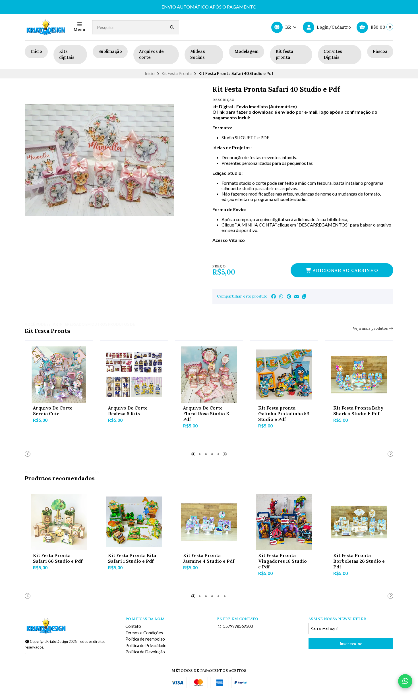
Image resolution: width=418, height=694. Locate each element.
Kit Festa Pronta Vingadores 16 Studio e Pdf (282, 561)
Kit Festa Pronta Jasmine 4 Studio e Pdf (208, 558)
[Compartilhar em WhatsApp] (281, 296)
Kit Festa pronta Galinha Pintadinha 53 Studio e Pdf (283, 413)
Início (150, 73)
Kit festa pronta (284, 54)
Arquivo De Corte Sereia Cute (53, 410)
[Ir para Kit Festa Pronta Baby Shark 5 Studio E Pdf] (359, 374)
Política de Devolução (145, 652)
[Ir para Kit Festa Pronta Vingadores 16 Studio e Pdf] (284, 522)
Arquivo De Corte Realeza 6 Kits (128, 410)
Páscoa (380, 51)
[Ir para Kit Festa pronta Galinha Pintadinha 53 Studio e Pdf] (284, 374)
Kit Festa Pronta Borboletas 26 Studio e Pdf (359, 561)
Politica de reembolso (145, 639)
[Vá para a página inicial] (46, 27)
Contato (133, 626)
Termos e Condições (144, 633)
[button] (304, 296)
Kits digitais (66, 54)
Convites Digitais (333, 54)
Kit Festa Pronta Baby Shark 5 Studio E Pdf (358, 410)
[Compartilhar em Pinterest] (289, 296)
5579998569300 (238, 626)
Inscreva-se (351, 643)
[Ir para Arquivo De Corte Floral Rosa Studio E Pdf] (209, 374)
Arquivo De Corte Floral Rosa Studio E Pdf (206, 413)
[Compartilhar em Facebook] (273, 296)
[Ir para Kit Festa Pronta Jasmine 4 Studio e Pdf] (209, 522)
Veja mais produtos (371, 328)
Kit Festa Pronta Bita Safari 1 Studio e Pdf (132, 558)
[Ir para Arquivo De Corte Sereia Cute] (59, 374)
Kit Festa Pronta (177, 73)
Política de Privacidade (145, 646)
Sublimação (110, 51)
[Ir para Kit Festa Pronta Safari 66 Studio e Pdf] (59, 522)
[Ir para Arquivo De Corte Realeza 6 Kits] (134, 374)
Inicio (36, 51)
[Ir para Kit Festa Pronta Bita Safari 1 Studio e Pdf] (134, 522)
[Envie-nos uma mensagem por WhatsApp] (405, 681)
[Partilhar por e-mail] (296, 296)
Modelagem (246, 51)
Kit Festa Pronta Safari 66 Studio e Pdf (57, 558)
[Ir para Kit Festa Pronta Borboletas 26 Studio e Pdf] (359, 522)
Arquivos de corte (151, 54)
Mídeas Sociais (197, 54)
